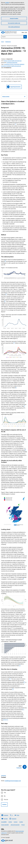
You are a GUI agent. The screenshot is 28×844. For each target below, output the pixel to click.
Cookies (21, 821)
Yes (5, 792)
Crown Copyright (5, 824)
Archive (10, 821)
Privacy (23, 824)
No (4, 796)
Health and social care (16, 66)
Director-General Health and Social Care (12, 60)
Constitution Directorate (12, 62)
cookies (7, 2)
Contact (15, 821)
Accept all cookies (14, 18)
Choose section (5, 96)
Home (2, 41)
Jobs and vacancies (15, 824)
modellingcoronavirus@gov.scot (13, 780)
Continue (4, 804)
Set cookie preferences (14, 27)
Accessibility (4, 821)
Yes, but (6, 799)
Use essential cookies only (14, 23)
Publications (8, 41)
